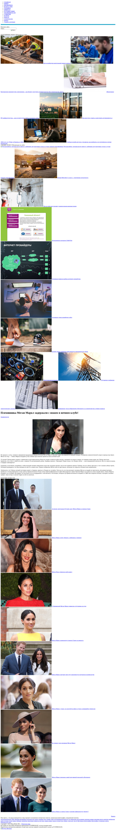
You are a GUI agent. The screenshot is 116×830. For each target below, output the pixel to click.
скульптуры (59, 821)
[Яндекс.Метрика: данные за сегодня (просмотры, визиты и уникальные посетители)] (6, 828)
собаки (65, 821)
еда (69, 819)
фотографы (95, 821)
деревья (41, 819)
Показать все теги (6, 822)
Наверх (113, 816)
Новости (6, 17)
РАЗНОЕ (6, 16)
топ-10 (75, 821)
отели (10, 821)
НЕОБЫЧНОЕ (8, 5)
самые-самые (48, 821)
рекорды (36, 821)
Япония (17, 819)
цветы (107, 821)
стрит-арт (70, 821)
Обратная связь (25, 824)
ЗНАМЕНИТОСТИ (10, 12)
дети (44, 819)
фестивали (81, 821)
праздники (31, 821)
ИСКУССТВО (8, 6)
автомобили (23, 819)
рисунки (41, 821)
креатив (106, 819)
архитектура (30, 819)
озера (2, 821)
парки (14, 821)
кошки (92, 819)
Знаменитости (5, 417)
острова (6, 821)
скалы (54, 821)
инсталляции (80, 819)
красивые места (98, 819)
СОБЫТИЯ (7, 14)
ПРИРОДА (7, 9)
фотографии (87, 821)
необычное (112, 819)
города (36, 819)
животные (74, 819)
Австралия (4, 819)
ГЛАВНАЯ (7, 2)
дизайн (48, 819)
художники (101, 821)
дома (52, 819)
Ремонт (6, 20)
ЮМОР (6, 3)
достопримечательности (61, 819)
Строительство (8, 19)
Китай (9, 819)
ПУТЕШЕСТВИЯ (9, 11)
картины (87, 819)
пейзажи (18, 821)
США (13, 819)
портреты (24, 821)
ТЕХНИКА (7, 8)
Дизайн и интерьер (9, 22)
